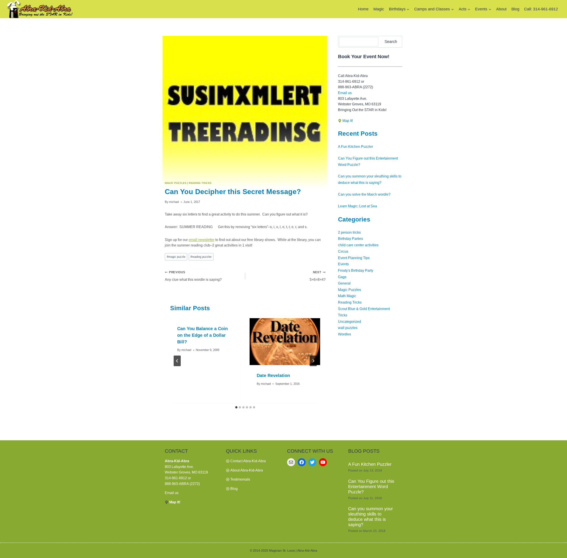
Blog (515, 9)
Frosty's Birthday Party (355, 270)
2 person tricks (349, 232)
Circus (343, 251)
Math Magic (347, 296)
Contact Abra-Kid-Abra (248, 461)
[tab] (236, 407)
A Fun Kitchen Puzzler (355, 146)
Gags (342, 277)
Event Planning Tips (354, 258)
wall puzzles (347, 328)
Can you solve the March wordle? (364, 194)
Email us (345, 93)
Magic (378, 9)
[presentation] (285, 341)
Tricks (342, 315)
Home (363, 9)
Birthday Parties (350, 239)
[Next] (313, 361)
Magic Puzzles (175, 183)
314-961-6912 (176, 478)
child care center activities (358, 245)
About (501, 9)
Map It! (347, 121)
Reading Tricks (200, 183)
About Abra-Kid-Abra (246, 470)
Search (390, 41)
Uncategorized (349, 321)
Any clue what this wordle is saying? (193, 276)
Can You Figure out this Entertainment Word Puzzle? (371, 486)
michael (174, 202)
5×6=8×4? (318, 276)
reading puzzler (201, 256)
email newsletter (201, 240)
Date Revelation (273, 375)
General (344, 283)
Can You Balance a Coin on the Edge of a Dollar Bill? (202, 335)
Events (343, 264)
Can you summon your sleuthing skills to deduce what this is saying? (370, 516)
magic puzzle (176, 256)
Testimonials (240, 479)
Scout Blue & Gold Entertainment (364, 309)
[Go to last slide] (177, 361)
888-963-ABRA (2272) (182, 484)
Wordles (344, 334)
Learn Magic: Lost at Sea (357, 206)
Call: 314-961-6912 (541, 9)
